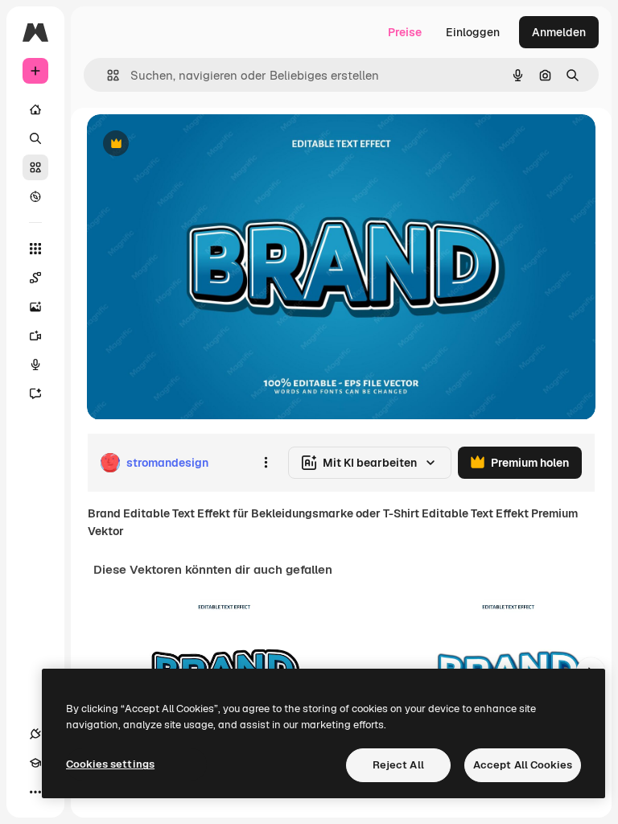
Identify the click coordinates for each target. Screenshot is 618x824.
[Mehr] (35, 792)
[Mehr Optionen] (265, 463)
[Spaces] (35, 277)
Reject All (398, 765)
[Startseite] (35, 109)
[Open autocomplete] (106, 75)
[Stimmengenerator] (35, 364)
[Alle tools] (35, 249)
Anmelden (559, 32)
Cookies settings (110, 764)
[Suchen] (35, 138)
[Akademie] (35, 763)
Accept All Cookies (522, 765)
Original (189, 144)
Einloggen (473, 32)
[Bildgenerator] (35, 306)
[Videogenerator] (35, 335)
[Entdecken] (35, 196)
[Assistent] (35, 393)
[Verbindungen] (35, 734)
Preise (405, 32)
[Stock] (35, 167)
